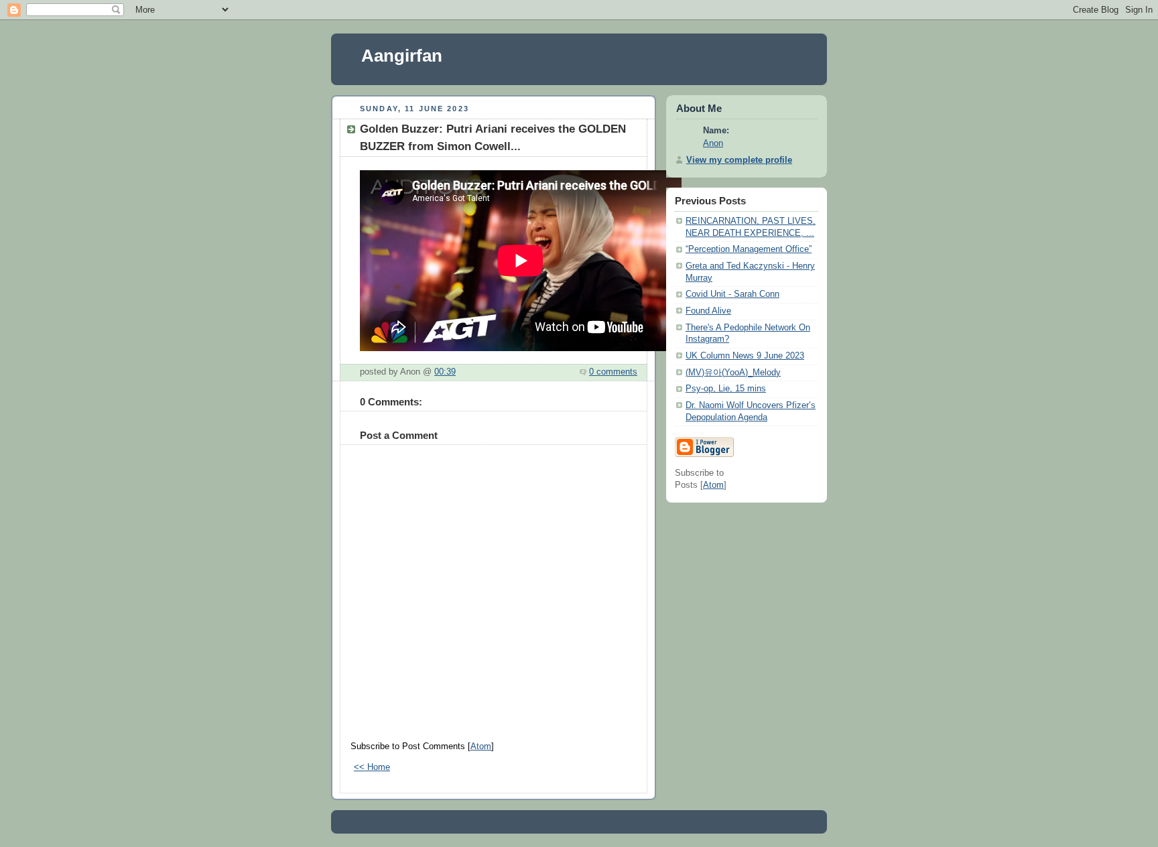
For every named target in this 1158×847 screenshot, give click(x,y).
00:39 (445, 372)
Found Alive (708, 311)
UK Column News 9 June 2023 (745, 356)
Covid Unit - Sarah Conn (732, 294)
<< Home (372, 767)
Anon (713, 143)
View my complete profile (739, 160)
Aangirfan (401, 56)
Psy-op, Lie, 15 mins (726, 388)
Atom (480, 746)
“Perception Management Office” (749, 249)
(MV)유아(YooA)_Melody (733, 372)
